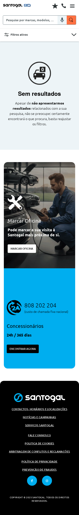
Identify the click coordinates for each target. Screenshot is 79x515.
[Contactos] (63, 6)
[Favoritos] (55, 6)
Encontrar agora (23, 348)
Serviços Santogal (39, 425)
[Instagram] (47, 481)
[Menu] (72, 6)
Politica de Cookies (39, 443)
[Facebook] (32, 481)
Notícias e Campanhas (39, 417)
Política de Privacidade (39, 461)
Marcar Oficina (22, 248)
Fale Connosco (39, 435)
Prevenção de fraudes (39, 469)
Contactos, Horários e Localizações (39, 409)
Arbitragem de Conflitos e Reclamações (39, 451)
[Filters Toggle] (73, 35)
